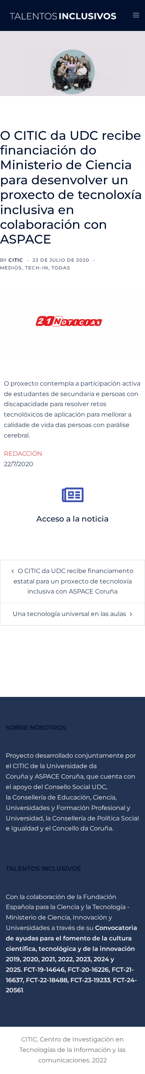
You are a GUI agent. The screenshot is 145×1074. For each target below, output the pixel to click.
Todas (60, 268)
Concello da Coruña (82, 828)
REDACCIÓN (23, 453)
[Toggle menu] (136, 15)
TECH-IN (36, 268)
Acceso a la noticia (72, 518)
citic (16, 260)
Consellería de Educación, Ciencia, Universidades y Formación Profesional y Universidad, (68, 808)
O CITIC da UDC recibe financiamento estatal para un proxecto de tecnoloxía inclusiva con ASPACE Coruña (74, 581)
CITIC (21, 766)
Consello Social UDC (75, 787)
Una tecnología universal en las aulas (69, 614)
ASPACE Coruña (59, 776)
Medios (11, 268)
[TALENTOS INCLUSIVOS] (63, 15)
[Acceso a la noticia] (72, 494)
